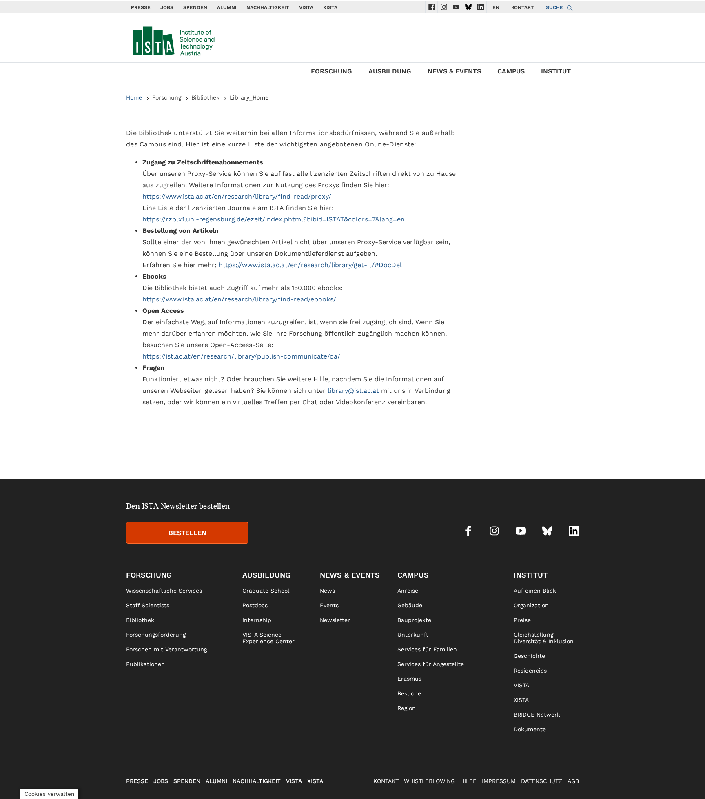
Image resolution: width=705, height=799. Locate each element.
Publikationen (145, 664)
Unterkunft (412, 634)
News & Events (454, 71)
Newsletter (335, 620)
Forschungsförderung (156, 634)
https (150, 356)
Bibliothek (205, 97)
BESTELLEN (187, 533)
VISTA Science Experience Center (268, 637)
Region (406, 708)
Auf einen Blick (535, 590)
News (327, 590)
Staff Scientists (147, 605)
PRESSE (141, 7)
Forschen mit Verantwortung (166, 649)
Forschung (331, 71)
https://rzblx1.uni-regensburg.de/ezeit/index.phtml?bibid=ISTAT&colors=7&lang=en (273, 219)
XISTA (330, 7)
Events (329, 605)
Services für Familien (427, 649)
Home (134, 97)
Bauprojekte (414, 620)
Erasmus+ (411, 678)
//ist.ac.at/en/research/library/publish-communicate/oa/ (250, 356)
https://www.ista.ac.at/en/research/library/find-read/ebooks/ (239, 299)
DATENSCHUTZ (541, 781)
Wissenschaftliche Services (164, 590)
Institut (556, 71)
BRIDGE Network (537, 714)
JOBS (166, 7)
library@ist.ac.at (353, 390)
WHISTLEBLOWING (429, 781)
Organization (531, 605)
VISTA (306, 7)
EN (495, 7)
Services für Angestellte (430, 664)
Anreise (407, 590)
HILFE (468, 781)
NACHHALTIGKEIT (267, 7)
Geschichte (529, 656)
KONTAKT (522, 7)
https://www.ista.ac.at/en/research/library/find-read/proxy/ (236, 196)
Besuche (409, 693)
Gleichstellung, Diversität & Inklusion (544, 637)
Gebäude (409, 605)
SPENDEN (195, 7)
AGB (573, 781)
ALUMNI (227, 7)
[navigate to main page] (173, 39)
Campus (511, 71)
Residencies (530, 670)
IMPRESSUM (499, 781)
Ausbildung (389, 71)
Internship (256, 620)
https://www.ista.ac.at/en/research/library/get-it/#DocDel (310, 265)
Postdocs (255, 605)
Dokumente (530, 729)
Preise (522, 620)
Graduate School (265, 590)
